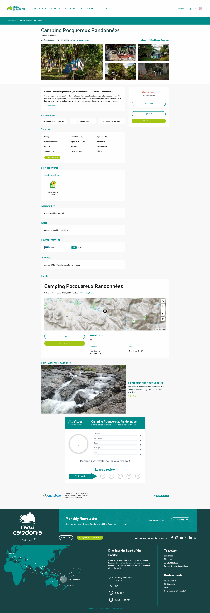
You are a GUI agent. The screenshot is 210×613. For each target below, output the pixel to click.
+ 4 (153, 71)
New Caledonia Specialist (175, 590)
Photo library (170, 580)
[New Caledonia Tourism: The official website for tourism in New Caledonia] (15, 8)
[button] (183, 8)
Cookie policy (117, 608)
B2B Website (169, 584)
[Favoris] (195, 9)
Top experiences (171, 562)
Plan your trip (170, 559)
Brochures (168, 555)
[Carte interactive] (190, 8)
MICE (166, 587)
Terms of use (93, 608)
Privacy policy (104, 608)
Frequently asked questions (176, 566)
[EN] (200, 8)
